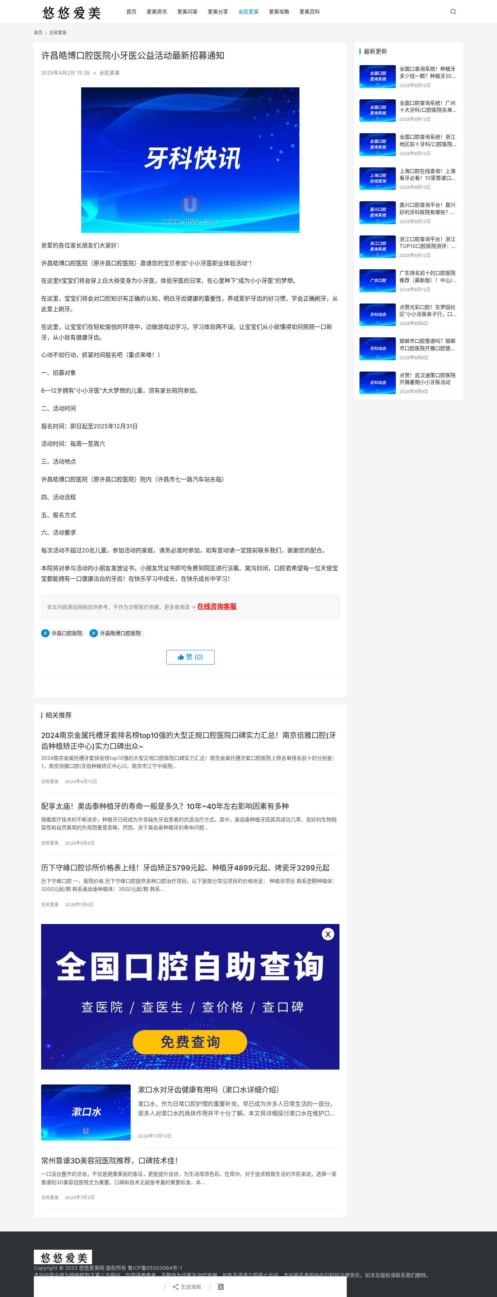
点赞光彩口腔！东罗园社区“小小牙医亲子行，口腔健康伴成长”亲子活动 (428, 314)
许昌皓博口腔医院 (120, 633)
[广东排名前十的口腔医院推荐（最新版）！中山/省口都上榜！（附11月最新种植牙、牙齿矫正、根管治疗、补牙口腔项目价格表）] (377, 280)
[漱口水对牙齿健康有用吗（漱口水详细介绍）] (86, 1112)
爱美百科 (309, 11)
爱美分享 (218, 11)
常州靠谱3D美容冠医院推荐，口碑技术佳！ (111, 1161)
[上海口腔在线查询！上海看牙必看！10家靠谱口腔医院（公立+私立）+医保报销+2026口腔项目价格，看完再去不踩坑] (377, 178)
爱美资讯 (157, 11)
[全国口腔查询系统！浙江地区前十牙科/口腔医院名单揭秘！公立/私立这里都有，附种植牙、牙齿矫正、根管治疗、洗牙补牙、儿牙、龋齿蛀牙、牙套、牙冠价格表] (377, 144)
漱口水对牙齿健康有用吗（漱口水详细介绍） (210, 1090)
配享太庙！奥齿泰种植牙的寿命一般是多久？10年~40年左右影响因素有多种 (165, 806)
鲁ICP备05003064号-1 (155, 1268)
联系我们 (405, 1275)
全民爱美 (248, 11)
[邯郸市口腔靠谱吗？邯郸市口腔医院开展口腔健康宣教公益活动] (377, 348)
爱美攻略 (279, 11)
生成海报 (190, 1287)
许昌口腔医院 (67, 633)
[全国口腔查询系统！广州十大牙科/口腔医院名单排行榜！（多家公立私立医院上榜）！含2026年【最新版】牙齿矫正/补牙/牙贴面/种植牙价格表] (377, 110)
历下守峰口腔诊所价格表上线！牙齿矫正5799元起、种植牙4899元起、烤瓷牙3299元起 (185, 868)
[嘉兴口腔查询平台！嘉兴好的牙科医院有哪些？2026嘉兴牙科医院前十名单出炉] (377, 212)
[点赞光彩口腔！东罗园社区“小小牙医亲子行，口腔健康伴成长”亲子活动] (377, 315)
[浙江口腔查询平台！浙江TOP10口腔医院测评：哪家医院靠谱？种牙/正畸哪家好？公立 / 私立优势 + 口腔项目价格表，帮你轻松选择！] (377, 246)
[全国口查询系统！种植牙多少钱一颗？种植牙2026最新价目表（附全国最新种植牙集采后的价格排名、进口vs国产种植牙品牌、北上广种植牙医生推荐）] (377, 76)
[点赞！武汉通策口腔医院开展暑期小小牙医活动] (377, 383)
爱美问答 (187, 11)
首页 (131, 11)
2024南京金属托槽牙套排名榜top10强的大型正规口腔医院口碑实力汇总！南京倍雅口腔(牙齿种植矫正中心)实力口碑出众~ (188, 740)
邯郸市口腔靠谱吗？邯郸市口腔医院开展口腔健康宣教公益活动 (427, 348)
